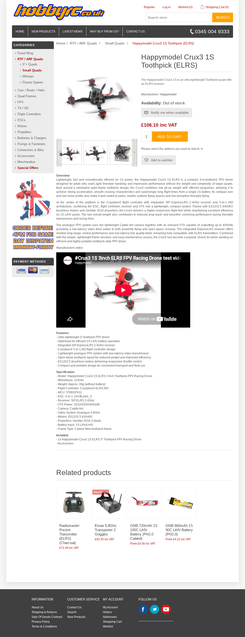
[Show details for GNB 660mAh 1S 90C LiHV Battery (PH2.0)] (179, 503)
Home (20, 31)
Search (222, 17)
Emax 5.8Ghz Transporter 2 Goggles (106, 530)
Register (149, 7)
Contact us (135, 31)
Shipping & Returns (44, 612)
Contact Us (74, 607)
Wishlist (108, 626)
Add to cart (170, 137)
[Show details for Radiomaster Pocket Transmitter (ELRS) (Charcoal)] (73, 503)
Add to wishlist (162, 160)
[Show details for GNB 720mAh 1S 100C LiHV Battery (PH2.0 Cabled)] (144, 503)
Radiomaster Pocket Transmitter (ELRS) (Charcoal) (69, 534)
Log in (166, 7)
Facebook (143, 609)
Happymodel (168, 94)
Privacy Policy (41, 621)
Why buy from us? (104, 31)
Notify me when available (170, 112)
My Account (110, 607)
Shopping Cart (112, 621)
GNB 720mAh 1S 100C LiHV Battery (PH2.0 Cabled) (143, 532)
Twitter (154, 609)
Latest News (73, 31)
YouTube (166, 609)
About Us (38, 607)
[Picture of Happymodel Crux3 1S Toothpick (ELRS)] (69, 152)
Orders (107, 612)
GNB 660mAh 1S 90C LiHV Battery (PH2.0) (179, 530)
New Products (43, 31)
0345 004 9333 (212, 31)
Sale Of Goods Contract (47, 617)
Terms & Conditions (44, 626)
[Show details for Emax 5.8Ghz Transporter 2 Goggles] (109, 503)
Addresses (110, 617)
